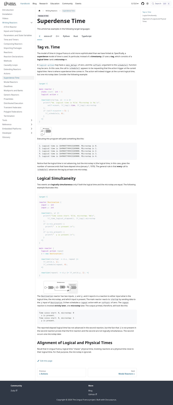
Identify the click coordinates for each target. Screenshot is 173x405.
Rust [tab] (76, 36)
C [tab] (39, 36)
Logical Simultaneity (150, 15)
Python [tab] (66, 36)
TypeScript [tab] (86, 36)
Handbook (25, 3)
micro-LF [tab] (48, 36)
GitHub (91, 394)
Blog (35, 3)
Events (78, 3)
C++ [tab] (57, 36)
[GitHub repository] (143, 3)
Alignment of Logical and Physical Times (154, 20)
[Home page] (39, 11)
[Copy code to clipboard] (134, 146)
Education (54, 3)
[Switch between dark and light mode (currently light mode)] (147, 3)
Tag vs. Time (147, 12)
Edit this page (46, 361)
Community (67, 3)
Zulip (13, 390)
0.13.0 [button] (134, 3)
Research (43, 3)
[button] (17, 23)
